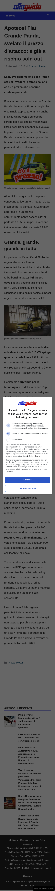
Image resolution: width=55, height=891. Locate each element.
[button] (27, 440)
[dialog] (27, 445)
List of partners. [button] (33, 456)
